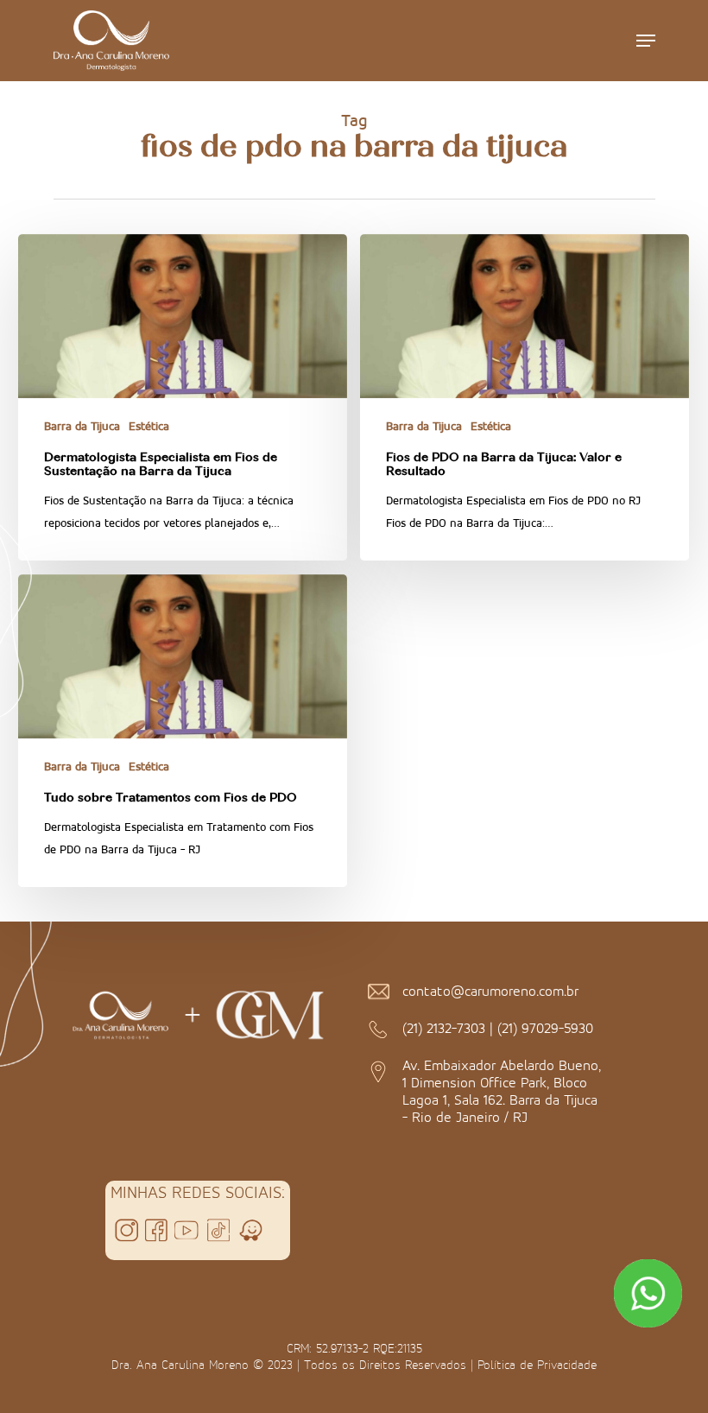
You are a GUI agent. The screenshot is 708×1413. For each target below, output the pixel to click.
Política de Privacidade (537, 1364)
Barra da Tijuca (82, 426)
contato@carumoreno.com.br (490, 990)
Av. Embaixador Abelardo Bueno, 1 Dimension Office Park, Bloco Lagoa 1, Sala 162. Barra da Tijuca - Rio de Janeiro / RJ (501, 1090)
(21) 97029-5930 (545, 1027)
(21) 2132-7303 (443, 1027)
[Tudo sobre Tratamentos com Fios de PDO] (182, 730)
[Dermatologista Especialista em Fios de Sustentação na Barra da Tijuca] (182, 397)
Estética (149, 426)
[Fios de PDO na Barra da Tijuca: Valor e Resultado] (524, 397)
